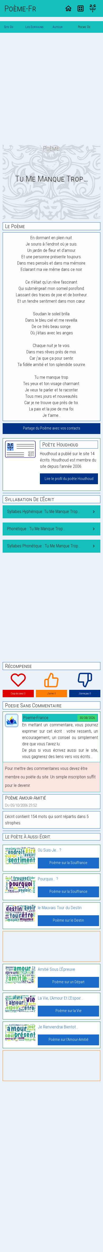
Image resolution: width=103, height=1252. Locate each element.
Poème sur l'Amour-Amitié (68, 1039)
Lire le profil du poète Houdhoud (69, 479)
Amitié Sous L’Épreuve (56, 969)
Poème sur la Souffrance (68, 863)
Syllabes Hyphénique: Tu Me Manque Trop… (43, 511)
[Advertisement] (51, 88)
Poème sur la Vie (68, 1011)
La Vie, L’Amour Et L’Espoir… (60, 998)
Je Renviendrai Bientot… (58, 1026)
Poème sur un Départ (68, 982)
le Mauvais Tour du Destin (60, 907)
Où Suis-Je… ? (49, 850)
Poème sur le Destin (68, 920)
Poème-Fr (20, 8)
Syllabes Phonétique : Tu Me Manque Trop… (44, 545)
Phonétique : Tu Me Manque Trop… (36, 528)
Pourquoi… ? (48, 878)
